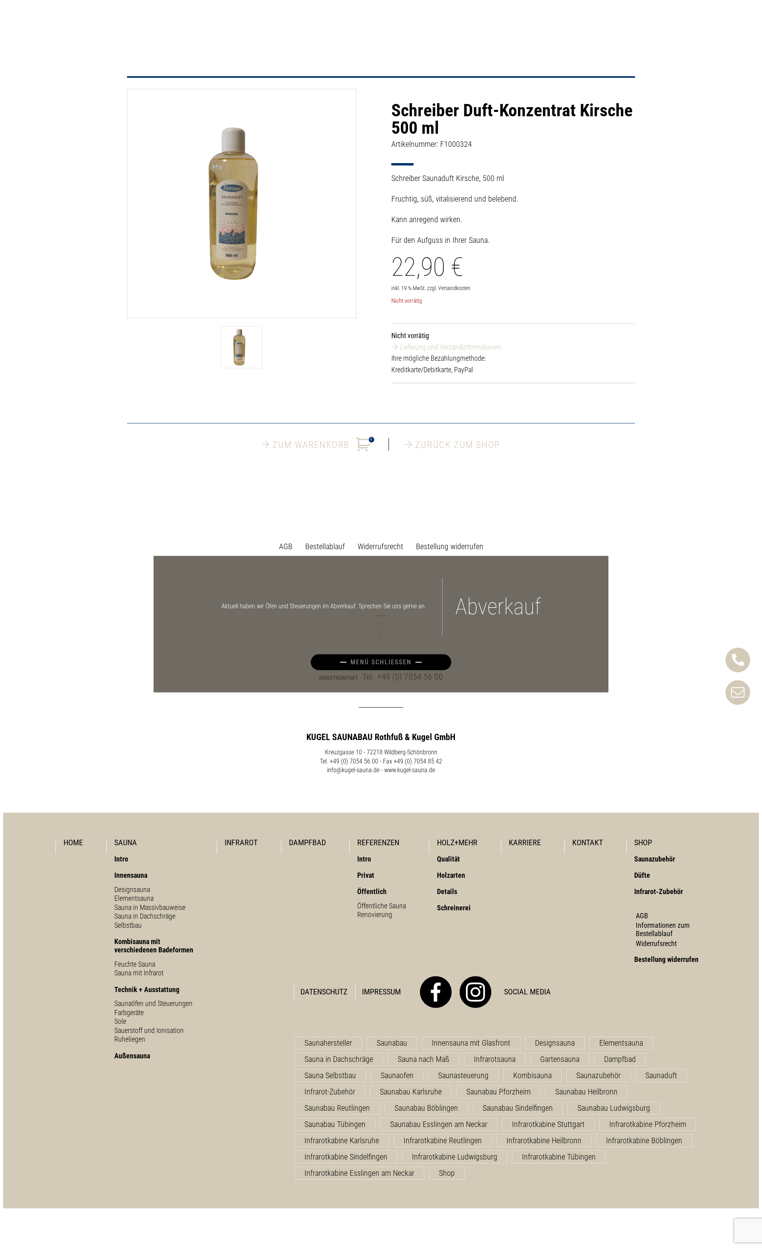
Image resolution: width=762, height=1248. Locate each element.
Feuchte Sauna (134, 964)
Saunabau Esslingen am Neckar (438, 1124)
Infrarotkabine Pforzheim (647, 1124)
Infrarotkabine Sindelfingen (345, 1156)
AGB (285, 546)
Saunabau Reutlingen (337, 1108)
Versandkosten (454, 288)
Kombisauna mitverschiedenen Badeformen (153, 945)
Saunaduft (661, 1075)
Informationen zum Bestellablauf (663, 929)
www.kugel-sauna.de (409, 770)
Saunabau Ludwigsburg (613, 1108)
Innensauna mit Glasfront (471, 1043)
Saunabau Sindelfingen (518, 1108)
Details (447, 891)
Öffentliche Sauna (381, 906)
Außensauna (132, 1056)
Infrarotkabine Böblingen (644, 1140)
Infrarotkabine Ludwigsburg (454, 1156)
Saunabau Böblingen (426, 1108)
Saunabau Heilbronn (586, 1091)
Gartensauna (559, 1059)
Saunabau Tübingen (335, 1124)
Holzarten (451, 875)
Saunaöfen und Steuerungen (153, 1003)
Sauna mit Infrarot (139, 973)
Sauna (125, 842)
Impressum (381, 991)
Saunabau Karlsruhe (411, 1091)
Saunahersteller (328, 1043)
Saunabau (392, 1043)
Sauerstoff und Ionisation (149, 1030)
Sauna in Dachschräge (144, 916)
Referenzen (378, 842)
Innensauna (130, 875)
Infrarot (241, 842)
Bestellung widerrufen (449, 546)
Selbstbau (128, 925)
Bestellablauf (325, 546)
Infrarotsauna (495, 1059)
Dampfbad (307, 842)
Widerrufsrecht (380, 546)
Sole (120, 1021)
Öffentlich (372, 891)
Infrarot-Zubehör (658, 891)
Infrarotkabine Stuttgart (548, 1124)
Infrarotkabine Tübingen (559, 1156)
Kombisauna (532, 1075)
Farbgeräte (129, 1012)
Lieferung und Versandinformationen (450, 347)
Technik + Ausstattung (146, 989)
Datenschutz (323, 991)
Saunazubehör (654, 859)
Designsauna (132, 889)
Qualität (448, 859)
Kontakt (587, 842)
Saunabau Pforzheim (498, 1091)
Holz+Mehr (457, 842)
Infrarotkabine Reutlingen (443, 1140)
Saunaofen (397, 1075)
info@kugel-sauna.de (353, 770)
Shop (643, 842)
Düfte (642, 875)
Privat (365, 875)
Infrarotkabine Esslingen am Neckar (359, 1173)
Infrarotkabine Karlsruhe (341, 1140)
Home (73, 842)
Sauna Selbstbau (330, 1075)
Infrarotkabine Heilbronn (543, 1140)
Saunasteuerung (463, 1075)
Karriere (525, 842)
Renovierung (374, 914)
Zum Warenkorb (322, 444)
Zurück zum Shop (457, 444)
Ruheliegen (129, 1039)
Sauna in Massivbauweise (149, 907)
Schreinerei (454, 908)
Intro (121, 859)
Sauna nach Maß (423, 1059)
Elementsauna (134, 898)
